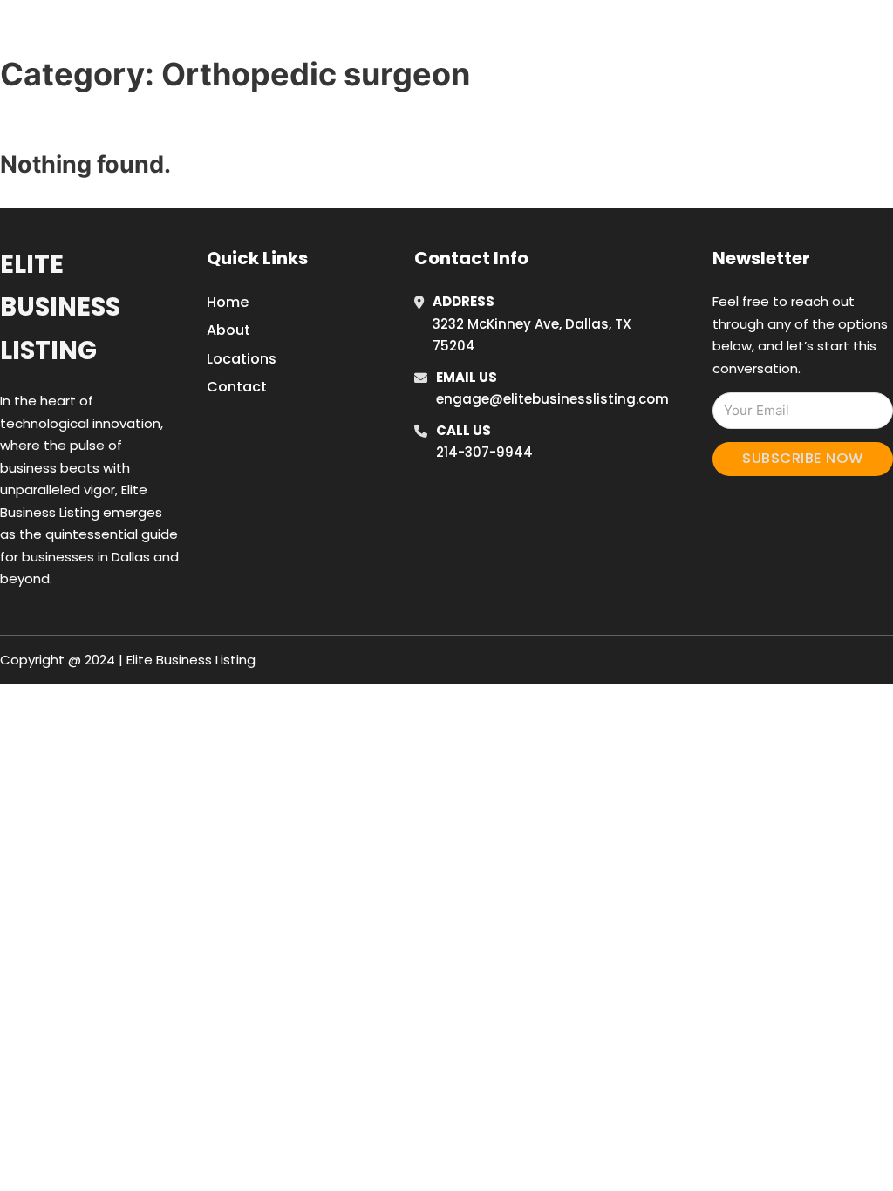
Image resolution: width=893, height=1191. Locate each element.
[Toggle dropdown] (850, 34)
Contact (237, 387)
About (228, 330)
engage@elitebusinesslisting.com (552, 399)
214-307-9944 (484, 452)
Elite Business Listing (60, 307)
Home (654, 34)
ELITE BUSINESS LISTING (162, 33)
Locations (733, 34)
